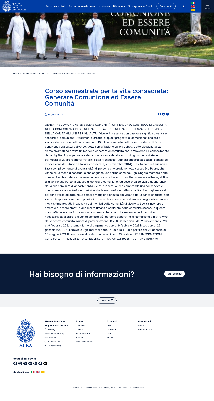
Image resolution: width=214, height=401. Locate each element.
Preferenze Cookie (137, 387)
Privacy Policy (109, 387)
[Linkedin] (35, 363)
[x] (167, 114)
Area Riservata (145, 329)
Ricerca (79, 337)
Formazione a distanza (81, 6)
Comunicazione (29, 73)
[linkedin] (163, 114)
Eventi (42, 73)
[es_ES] (193, 10)
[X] (25, 363)
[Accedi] (183, 6)
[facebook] (159, 114)
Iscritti (110, 333)
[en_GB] (193, 6)
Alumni (110, 337)
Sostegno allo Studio (140, 6)
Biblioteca (119, 6)
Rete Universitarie (84, 341)
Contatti (142, 325)
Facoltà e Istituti (55, 6)
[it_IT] (193, 3)
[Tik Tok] (40, 363)
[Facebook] (15, 363)
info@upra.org (54, 345)
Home (16, 73)
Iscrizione (104, 6)
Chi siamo (80, 325)
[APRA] (23, 6)
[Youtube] (30, 363)
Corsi (109, 325)
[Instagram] (20, 363)
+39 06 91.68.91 (55, 341)
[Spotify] (45, 363)
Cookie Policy (122, 387)
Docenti (79, 329)
